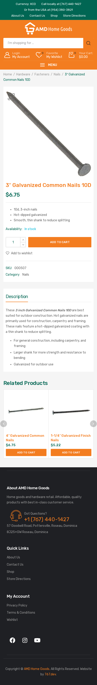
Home (7, 74)
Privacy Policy (17, 605)
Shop (10, 572)
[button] (11, 96)
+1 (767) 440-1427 (46, 519)
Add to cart (60, 242)
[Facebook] (12, 640)
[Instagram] (24, 640)
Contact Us (15, 564)
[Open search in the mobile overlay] (48, 43)
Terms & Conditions (21, 613)
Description (17, 296)
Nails (57, 74)
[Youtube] (37, 640)
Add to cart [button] (26, 452)
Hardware (23, 74)
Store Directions (19, 579)
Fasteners (42, 74)
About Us (13, 557)
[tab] (17, 297)
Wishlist (12, 620)
